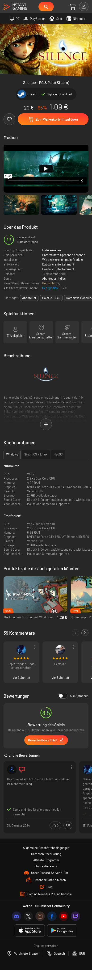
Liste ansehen (51, 250)
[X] (28, 916)
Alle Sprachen (79, 696)
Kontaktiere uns (46, 866)
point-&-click (51, 298)
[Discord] (16, 916)
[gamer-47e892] (12, 769)
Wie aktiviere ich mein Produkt (62, 259)
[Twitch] (75, 916)
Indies (62, 278)
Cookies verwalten (46, 946)
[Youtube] (63, 916)
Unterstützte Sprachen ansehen (63, 255)
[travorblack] (21, 649)
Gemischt (49, 283)
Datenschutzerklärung (46, 854)
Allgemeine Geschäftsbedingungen (46, 848)
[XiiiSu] (60, 649)
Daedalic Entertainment (58, 264)
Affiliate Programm (46, 860)
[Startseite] (15, 7)
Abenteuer (49, 278)
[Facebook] (52, 916)
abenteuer (29, 298)
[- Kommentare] (75, 632)
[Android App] (62, 930)
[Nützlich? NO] (67, 825)
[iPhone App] (30, 930)
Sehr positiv (50, 288)
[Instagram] (40, 916)
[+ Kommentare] (84, 632)
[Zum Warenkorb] (72, 7)
